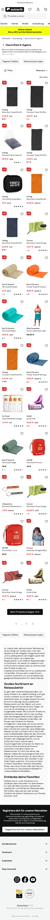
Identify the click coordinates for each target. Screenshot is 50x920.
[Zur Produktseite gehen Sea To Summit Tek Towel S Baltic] (12, 315)
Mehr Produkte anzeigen (24, 612)
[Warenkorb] (45, 9)
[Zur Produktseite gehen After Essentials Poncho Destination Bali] (37, 315)
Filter (10, 70)
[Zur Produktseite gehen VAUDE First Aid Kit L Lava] (12, 535)
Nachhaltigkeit (25, 5)
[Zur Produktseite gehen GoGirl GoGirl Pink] (37, 403)
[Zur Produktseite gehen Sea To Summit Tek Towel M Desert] (12, 271)
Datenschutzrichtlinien (21, 916)
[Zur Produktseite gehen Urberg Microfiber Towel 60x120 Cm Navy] (12, 227)
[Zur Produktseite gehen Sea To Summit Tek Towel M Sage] (12, 447)
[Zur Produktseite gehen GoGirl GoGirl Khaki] (37, 577)
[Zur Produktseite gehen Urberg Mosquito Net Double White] (12, 139)
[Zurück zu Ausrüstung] (4, 44)
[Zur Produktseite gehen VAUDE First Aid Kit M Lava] (37, 447)
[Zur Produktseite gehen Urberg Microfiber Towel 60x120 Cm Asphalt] (12, 97)
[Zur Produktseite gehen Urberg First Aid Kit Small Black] (12, 183)
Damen (4, 23)
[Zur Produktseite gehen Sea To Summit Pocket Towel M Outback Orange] (37, 271)
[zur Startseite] (14, 9)
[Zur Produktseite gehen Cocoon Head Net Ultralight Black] (37, 535)
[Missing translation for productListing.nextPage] (33, 624)
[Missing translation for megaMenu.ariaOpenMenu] (2, 9)
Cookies (35, 916)
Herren (15, 23)
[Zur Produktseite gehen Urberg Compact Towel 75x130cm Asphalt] (37, 97)
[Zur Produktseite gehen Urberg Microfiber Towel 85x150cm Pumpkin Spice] (37, 183)
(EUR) (25, 905)
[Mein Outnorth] (38, 9)
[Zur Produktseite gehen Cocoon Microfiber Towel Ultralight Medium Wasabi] (37, 227)
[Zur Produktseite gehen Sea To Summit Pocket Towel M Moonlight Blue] (37, 359)
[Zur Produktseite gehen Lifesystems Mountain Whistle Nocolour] (12, 491)
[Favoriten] (30, 9)
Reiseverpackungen (33, 61)
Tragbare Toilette (10, 61)
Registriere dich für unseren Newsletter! (24, 829)
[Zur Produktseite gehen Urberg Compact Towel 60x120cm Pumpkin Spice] (12, 359)
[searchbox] (26, 16)
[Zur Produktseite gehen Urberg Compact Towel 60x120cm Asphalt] (37, 139)
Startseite (6, 38)
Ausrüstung (38, 23)
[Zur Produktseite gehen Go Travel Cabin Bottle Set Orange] (12, 403)
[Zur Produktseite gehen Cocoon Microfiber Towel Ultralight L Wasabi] (37, 491)
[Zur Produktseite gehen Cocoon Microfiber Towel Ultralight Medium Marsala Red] (12, 577)
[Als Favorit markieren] (22, 83)
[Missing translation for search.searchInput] (4, 16)
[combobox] (24, 16)
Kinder (25, 23)
